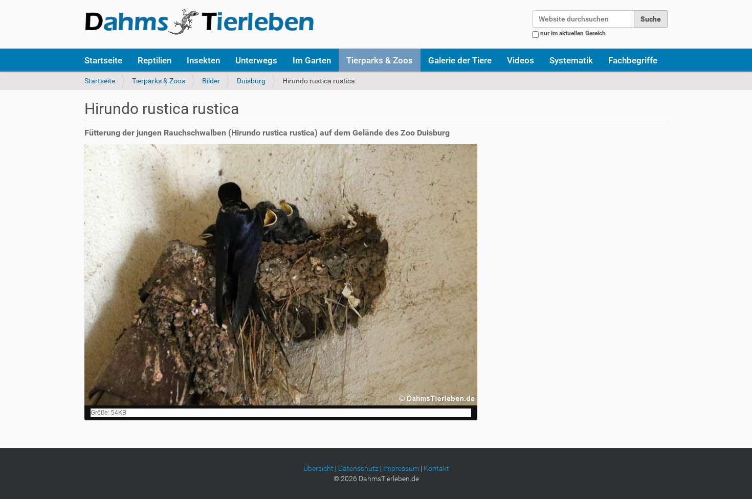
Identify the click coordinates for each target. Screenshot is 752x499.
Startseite (103, 60)
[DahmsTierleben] (199, 21)
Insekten (203, 60)
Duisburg (251, 81)
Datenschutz (358, 468)
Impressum (401, 468)
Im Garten (312, 60)
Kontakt (436, 468)
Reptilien (154, 60)
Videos (520, 60)
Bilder (211, 81)
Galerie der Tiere (460, 60)
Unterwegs (256, 60)
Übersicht (318, 468)
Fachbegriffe (632, 60)
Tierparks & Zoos (379, 60)
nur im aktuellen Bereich (573, 33)
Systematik (571, 60)
